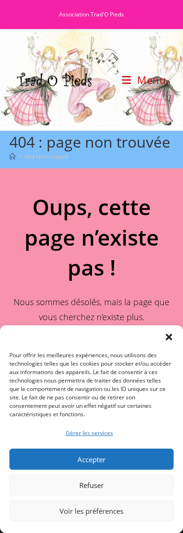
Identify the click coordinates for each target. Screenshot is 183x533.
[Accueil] (12, 156)
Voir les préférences (91, 511)
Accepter (91, 459)
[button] (169, 337)
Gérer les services (89, 433)
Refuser (91, 485)
